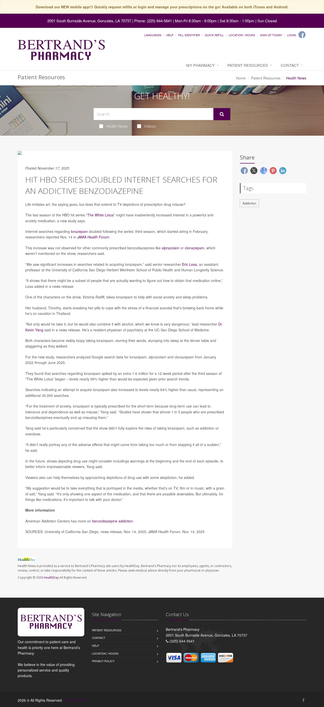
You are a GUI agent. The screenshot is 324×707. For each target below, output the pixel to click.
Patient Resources (247, 65)
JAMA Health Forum (93, 236)
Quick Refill (214, 35)
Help (169, 35)
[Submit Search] (221, 114)
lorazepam (79, 231)
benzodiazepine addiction (112, 520)
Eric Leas (189, 264)
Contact (290, 65)
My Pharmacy (200, 65)
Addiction (249, 203)
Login (291, 35)
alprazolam (170, 247)
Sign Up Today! (271, 35)
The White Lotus (100, 214)
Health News (117, 126)
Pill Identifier (189, 35)
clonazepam (194, 247)
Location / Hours (242, 35)
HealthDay (51, 577)
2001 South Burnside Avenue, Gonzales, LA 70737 (89, 20)
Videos (150, 126)
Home (241, 77)
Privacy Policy (103, 661)
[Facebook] (302, 34)
